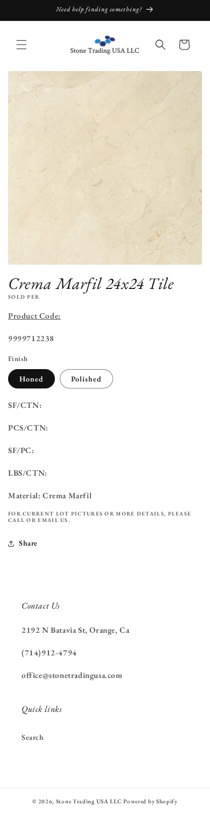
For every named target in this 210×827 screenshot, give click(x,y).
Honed (31, 379)
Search (33, 737)
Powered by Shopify (150, 801)
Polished (86, 379)
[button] (21, 44)
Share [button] (28, 543)
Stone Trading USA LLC (89, 801)
